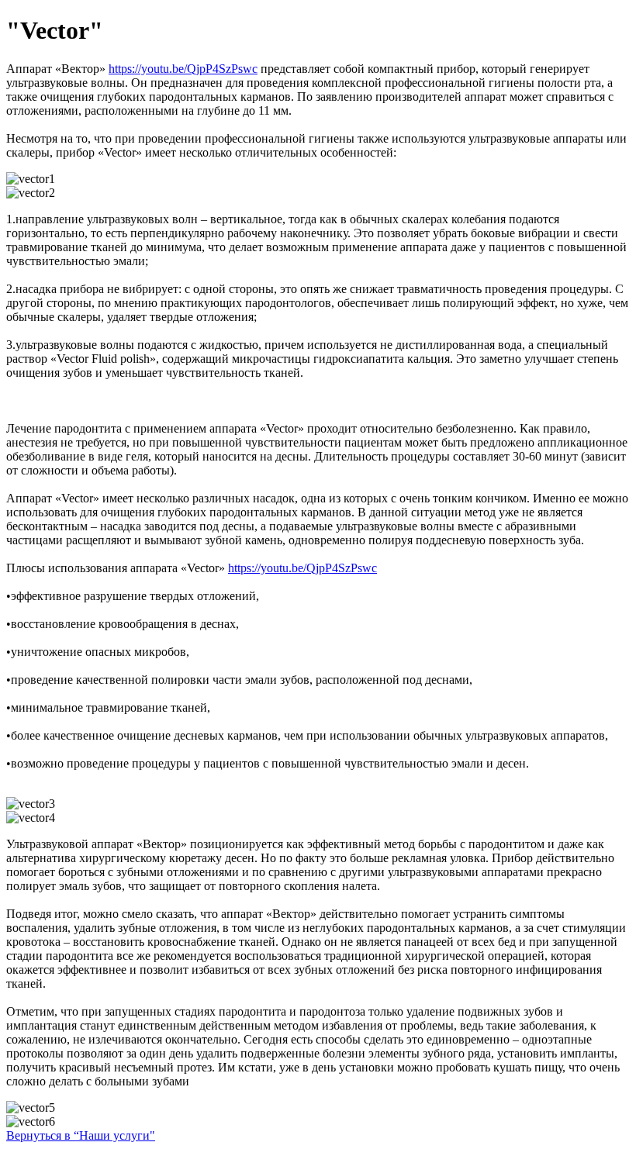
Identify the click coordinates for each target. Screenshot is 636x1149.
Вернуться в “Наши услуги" (80, 1135)
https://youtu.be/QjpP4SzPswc (183, 68)
